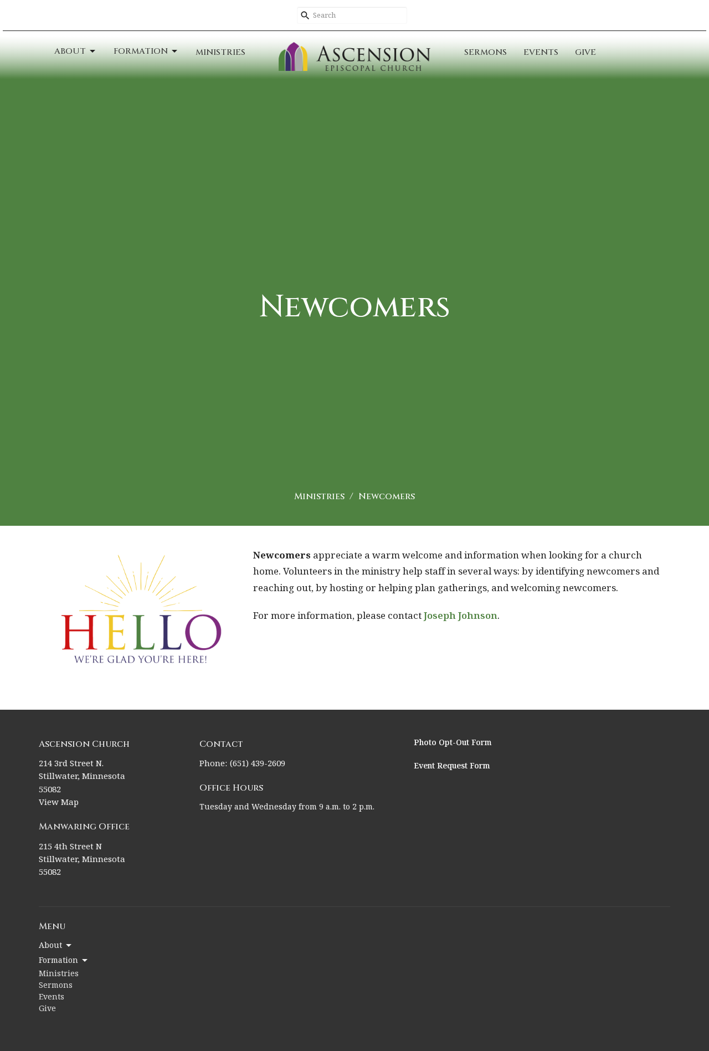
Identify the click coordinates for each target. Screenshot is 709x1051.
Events (540, 52)
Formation (141, 51)
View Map (59, 802)
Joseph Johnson (460, 616)
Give (585, 52)
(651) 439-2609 (257, 763)
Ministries (220, 52)
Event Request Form (452, 766)
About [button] (50, 945)
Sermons (485, 52)
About (70, 51)
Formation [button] (58, 960)
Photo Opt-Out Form (453, 743)
